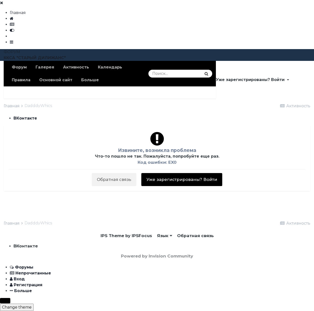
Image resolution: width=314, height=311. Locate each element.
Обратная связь (114, 179)
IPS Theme (112, 235)
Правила (21, 80)
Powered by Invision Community (157, 256)
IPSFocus (142, 235)
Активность (76, 67)
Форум (19, 67)
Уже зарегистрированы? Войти (251, 79)
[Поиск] (206, 74)
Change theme (17, 307)
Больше (90, 80)
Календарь (110, 67)
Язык (163, 235)
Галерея (45, 67)
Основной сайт (55, 80)
